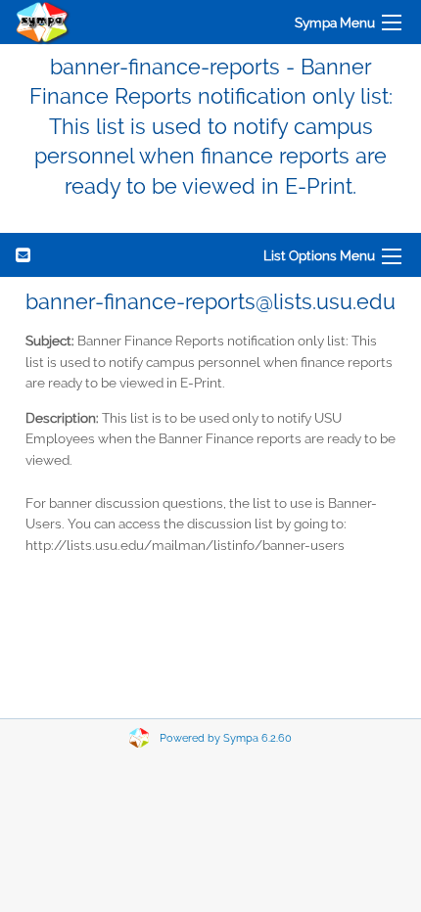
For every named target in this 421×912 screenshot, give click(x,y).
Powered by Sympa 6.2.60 (226, 738)
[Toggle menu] (391, 22)
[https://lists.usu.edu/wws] (43, 22)
